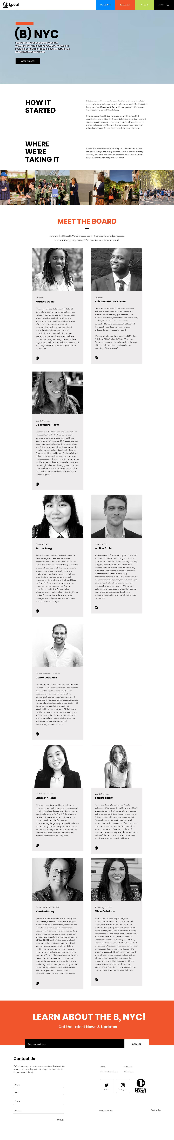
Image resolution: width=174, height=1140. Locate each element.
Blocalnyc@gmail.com (109, 1072)
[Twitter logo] (106, 1085)
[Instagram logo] (122, 1085)
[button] (161, 5)
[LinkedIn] (37, 358)
